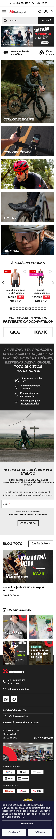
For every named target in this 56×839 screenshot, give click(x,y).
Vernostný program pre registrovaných (29, 402)
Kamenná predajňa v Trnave (21, 718)
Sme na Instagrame (19, 607)
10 (41, 301)
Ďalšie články (39, 542)
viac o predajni (41, 734)
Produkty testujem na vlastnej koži (28, 395)
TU (23, 817)
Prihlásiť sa (27, 522)
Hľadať (44, 20)
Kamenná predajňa (30, 386)
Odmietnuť (14, 832)
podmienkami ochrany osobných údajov (27, 513)
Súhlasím (40, 832)
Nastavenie (27, 824)
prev (3, 275)
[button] (10, 36)
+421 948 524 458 (19, 3)
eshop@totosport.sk (18, 684)
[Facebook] (14, 695)
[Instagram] (6, 695)
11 (44, 301)
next (51, 275)
